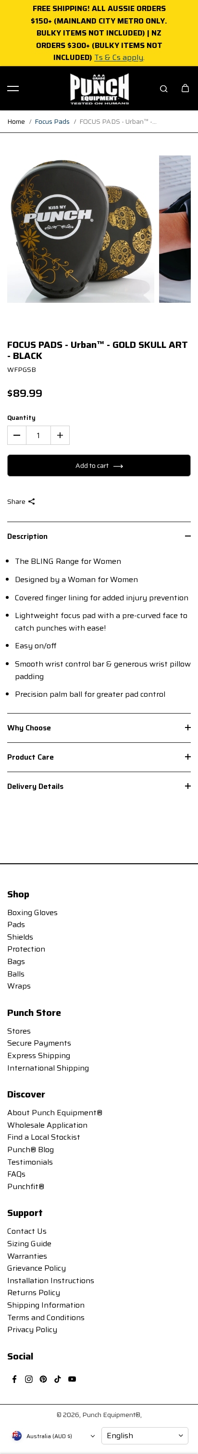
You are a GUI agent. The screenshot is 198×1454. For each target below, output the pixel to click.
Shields (20, 937)
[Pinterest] (43, 1379)
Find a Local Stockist (43, 1137)
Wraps (19, 986)
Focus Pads (52, 121)
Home (16, 121)
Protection (26, 949)
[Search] (163, 88)
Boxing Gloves (32, 912)
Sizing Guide (29, 1244)
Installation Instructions (50, 1281)
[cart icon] (185, 88)
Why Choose (29, 728)
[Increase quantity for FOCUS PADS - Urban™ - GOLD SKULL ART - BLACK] (60, 435)
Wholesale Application (47, 1125)
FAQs (16, 1174)
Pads (16, 924)
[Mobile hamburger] (13, 88)
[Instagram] (29, 1379)
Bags (16, 961)
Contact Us (27, 1231)
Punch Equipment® (111, 1414)
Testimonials (30, 1162)
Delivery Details (35, 786)
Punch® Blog (30, 1150)
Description (27, 536)
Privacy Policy (32, 1329)
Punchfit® (25, 1186)
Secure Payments (39, 1043)
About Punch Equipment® (54, 1113)
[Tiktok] (57, 1379)
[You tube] (72, 1379)
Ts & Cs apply (118, 57)
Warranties (27, 1256)
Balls (16, 974)
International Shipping (48, 1068)
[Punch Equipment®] (99, 88)
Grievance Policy (36, 1268)
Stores (19, 1031)
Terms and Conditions (46, 1317)
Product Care (30, 757)
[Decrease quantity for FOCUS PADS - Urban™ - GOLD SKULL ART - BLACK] (16, 435)
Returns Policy (33, 1293)
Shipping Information (46, 1305)
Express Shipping (38, 1055)
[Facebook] (14, 1379)
